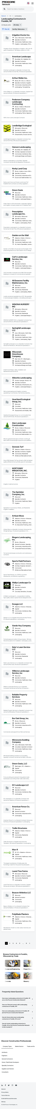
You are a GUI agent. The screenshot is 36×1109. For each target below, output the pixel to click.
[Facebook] (5, 1085)
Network (6, 4)
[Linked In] (2, 1085)
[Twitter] (9, 1085)
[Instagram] (12, 1085)
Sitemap (3, 1101)
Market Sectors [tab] (19, 1046)
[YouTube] (16, 1085)
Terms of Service (5, 1095)
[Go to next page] (29, 943)
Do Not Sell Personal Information (9, 1098)
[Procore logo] (8, 2)
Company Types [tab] (7, 1046)
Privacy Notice (4, 1092)
